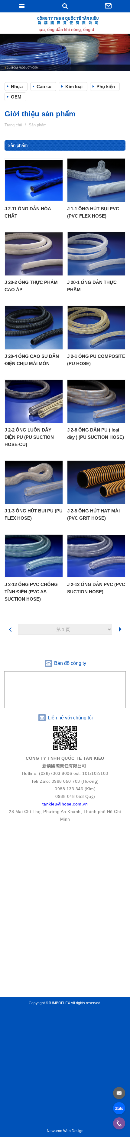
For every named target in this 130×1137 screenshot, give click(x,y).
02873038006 (119, 1123)
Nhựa (17, 86)
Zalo (119, 1108)
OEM (16, 96)
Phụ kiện (105, 86)
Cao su (44, 86)
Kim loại (74, 86)
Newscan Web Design (65, 1131)
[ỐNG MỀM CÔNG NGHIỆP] (65, 52)
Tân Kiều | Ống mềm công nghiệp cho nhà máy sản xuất (65, 23)
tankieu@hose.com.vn (119, 1093)
